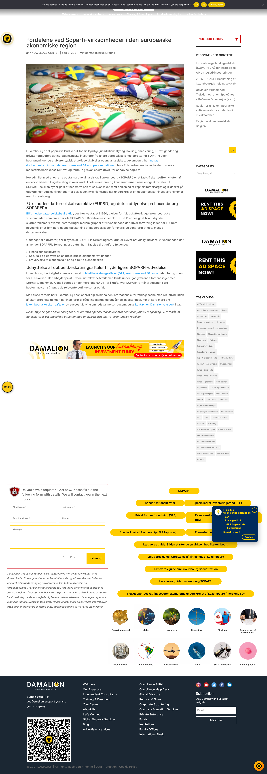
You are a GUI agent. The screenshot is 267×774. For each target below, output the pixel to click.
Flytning (213, 340)
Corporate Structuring (154, 704)
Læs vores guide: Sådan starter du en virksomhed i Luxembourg (185, 544)
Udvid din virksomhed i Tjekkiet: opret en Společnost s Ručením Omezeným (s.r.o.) (215, 94)
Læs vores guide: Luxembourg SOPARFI (185, 581)
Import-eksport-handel (207, 358)
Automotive (202, 316)
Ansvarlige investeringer (207, 310)
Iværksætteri (221, 382)
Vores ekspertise (92, 14)
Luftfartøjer (211, 399)
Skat (199, 417)
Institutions (147, 724)
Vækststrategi (223, 453)
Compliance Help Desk (154, 689)
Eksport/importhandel (217, 334)
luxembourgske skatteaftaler (45, 304)
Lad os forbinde (194, 14)
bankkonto (215, 316)
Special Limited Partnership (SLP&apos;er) (148, 532)
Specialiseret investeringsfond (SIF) (217, 503)
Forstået (249, 537)
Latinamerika (222, 393)
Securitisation (227, 411)
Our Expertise (92, 689)
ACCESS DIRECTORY (211, 38)
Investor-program (205, 382)
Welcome (89, 684)
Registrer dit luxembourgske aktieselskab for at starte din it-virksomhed (215, 110)
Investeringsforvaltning (207, 376)
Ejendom (201, 334)
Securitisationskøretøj (160, 503)
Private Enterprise (151, 714)
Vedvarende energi (205, 435)
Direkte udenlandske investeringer (212, 328)
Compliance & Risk (151, 684)
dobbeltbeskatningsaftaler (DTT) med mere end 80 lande (120, 273)
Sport (206, 417)
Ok (196, 4)
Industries (114, 14)
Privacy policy (216, 4)
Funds (143, 719)
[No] (263, 4)
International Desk (151, 734)
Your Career (91, 704)
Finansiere (201, 340)
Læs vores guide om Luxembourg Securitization (186, 569)
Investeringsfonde (205, 370)
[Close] (254, 510)
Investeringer (226, 364)
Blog (86, 724)
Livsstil (200, 399)
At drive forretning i (168, 14)
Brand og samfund (205, 322)
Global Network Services (99, 719)
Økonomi (201, 459)
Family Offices (148, 729)
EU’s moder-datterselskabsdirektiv (49, 213)
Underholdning (224, 429)
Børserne (221, 322)
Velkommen (69, 14)
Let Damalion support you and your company (46, 701)
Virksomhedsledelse (206, 441)
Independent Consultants (100, 694)
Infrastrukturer (227, 358)
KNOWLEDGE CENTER (44, 52)
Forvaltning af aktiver (206, 352)
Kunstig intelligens (205, 393)
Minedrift (224, 399)
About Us (89, 709)
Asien (224, 310)
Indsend (96, 558)
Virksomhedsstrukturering (97, 52)
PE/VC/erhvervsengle (206, 405)
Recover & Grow (150, 699)
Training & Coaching (96, 699)
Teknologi (212, 423)
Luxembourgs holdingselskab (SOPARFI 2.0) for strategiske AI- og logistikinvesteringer (216, 67)
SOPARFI (184, 490)
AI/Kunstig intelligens (206, 304)
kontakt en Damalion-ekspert (154, 304)
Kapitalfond (202, 387)
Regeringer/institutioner (207, 411)
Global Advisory (149, 694)
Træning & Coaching (138, 14)
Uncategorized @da (206, 429)
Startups (201, 423)
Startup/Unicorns (219, 417)
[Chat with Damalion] (259, 766)
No (203, 4)
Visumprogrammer (205, 453)
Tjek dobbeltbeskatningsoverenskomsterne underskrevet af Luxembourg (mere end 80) (186, 593)
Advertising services (96, 729)
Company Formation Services (159, 709)
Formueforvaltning (205, 346)
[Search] (232, 150)
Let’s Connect (92, 714)
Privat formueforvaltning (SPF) (155, 515)
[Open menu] (7, 39)
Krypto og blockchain (219, 387)
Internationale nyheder (207, 364)
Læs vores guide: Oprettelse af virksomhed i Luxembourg (186, 556)
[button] (7, 387)
